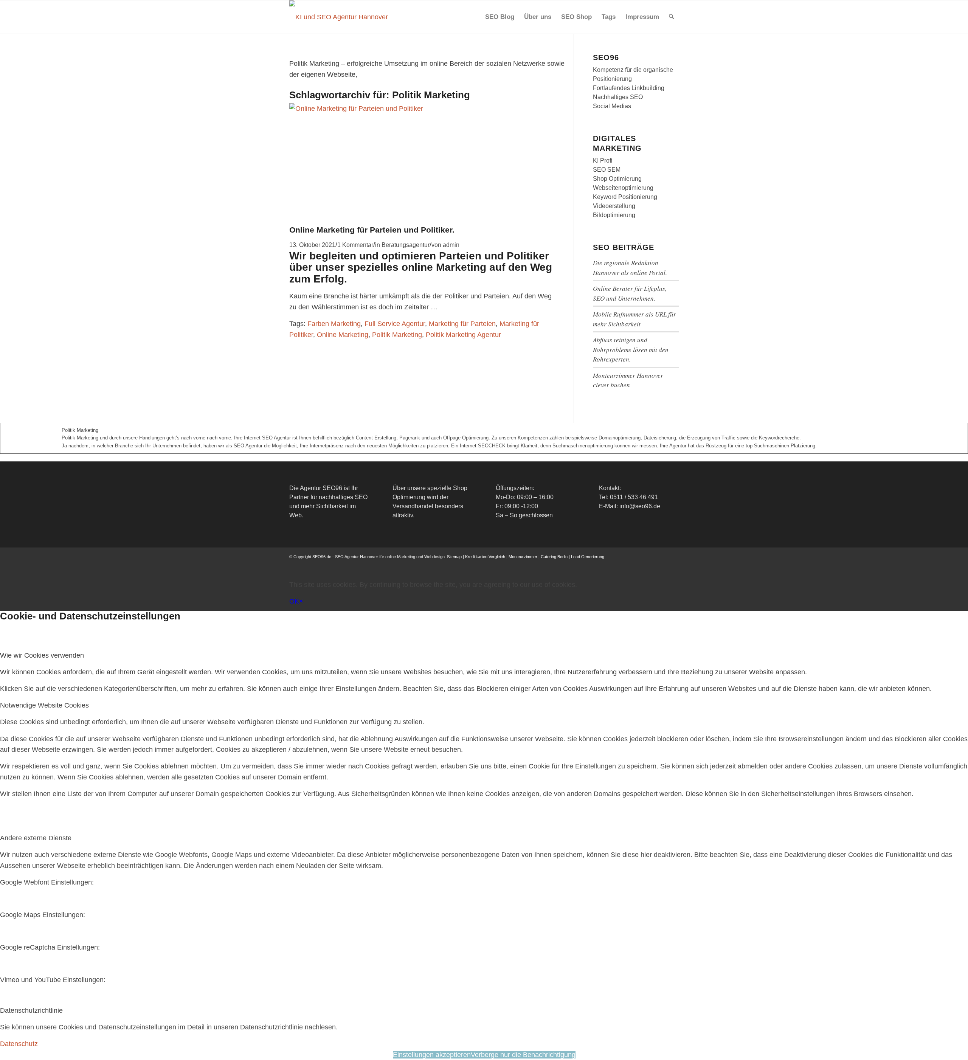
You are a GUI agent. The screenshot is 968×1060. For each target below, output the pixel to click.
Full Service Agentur (395, 323)
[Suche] (671, 17)
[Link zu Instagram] (639, 564)
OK (294, 601)
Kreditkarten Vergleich (485, 556)
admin (451, 244)
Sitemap (454, 556)
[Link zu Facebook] (616, 564)
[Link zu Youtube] (650, 564)
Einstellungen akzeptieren (432, 1054)
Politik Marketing (397, 334)
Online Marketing (342, 334)
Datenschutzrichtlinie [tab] (31, 1010)
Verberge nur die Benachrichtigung (523, 1054)
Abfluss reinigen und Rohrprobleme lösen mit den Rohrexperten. (631, 349)
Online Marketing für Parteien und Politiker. (372, 229)
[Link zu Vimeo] (661, 564)
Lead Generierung (587, 556)
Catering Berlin (554, 556)
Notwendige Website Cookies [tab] (44, 705)
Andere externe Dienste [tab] (35, 838)
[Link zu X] (627, 564)
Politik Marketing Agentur (463, 334)
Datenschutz (19, 1044)
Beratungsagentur (406, 244)
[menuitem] (499, 17)
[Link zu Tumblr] (673, 564)
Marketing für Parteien (462, 323)
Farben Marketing (334, 323)
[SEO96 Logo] (339, 17)
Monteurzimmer (523, 556)
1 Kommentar (355, 244)
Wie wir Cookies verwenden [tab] (42, 655)
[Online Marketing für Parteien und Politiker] (380, 108)
